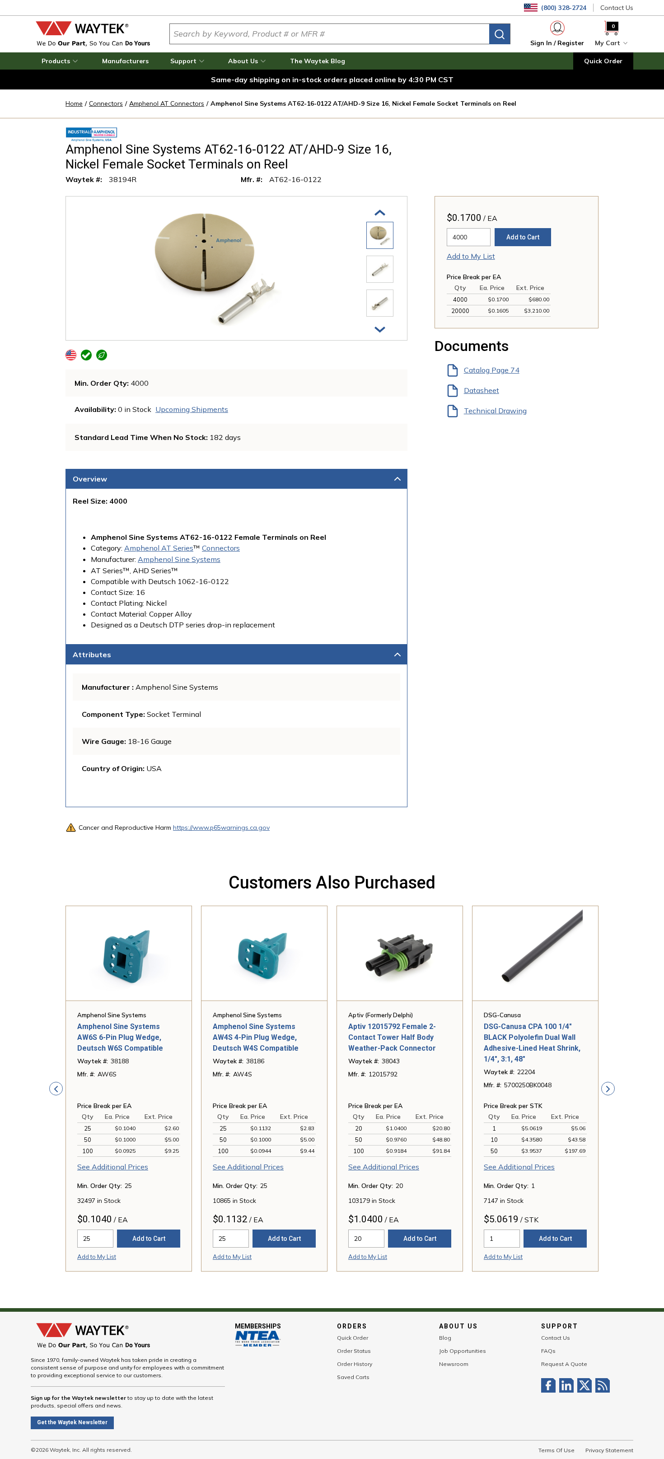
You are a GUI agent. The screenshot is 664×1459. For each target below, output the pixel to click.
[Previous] (379, 211)
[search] (499, 34)
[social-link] (550, 1385)
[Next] (379, 328)
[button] (61, 61)
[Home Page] (93, 34)
